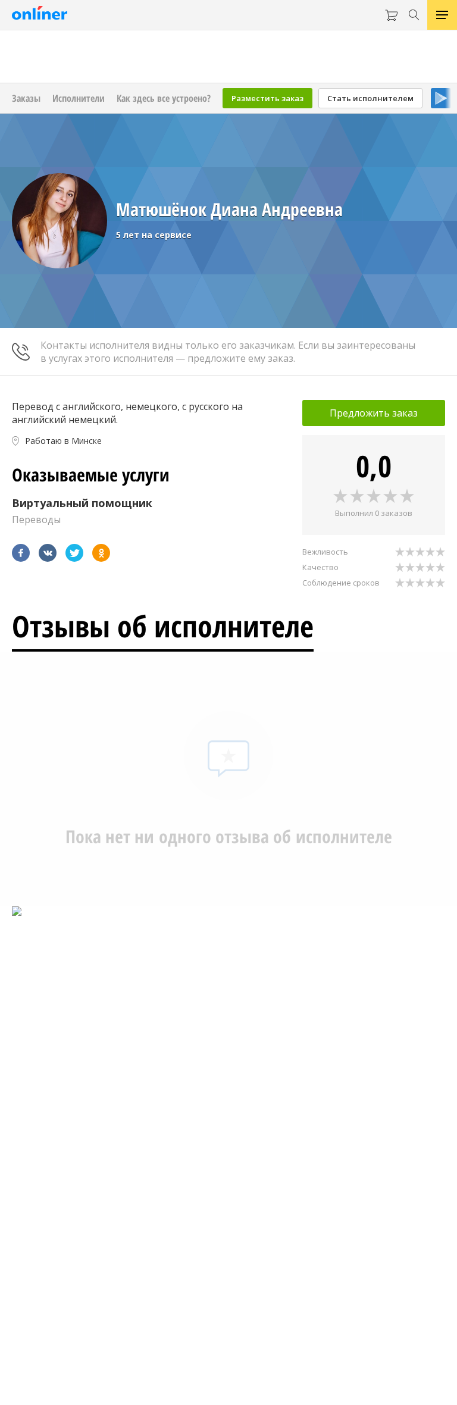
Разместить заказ (267, 98)
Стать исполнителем (370, 98)
